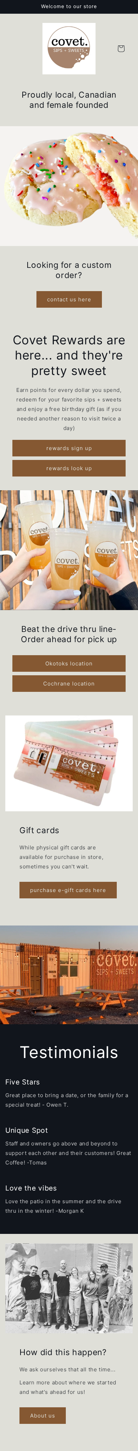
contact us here (69, 299)
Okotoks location (69, 663)
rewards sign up (69, 448)
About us (42, 1415)
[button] (121, 48)
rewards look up (69, 468)
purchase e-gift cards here (68, 890)
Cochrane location (69, 683)
